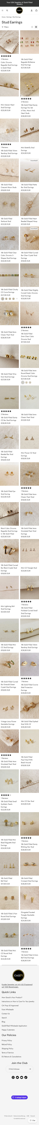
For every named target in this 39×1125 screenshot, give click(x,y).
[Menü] (2, 10)
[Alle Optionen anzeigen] (16, 298)
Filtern (6, 27)
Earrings (9, 17)
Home (3, 17)
